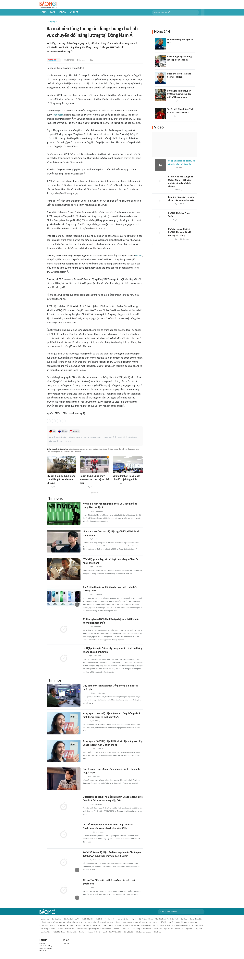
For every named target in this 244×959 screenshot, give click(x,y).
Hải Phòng (44, 929)
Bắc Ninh (70, 925)
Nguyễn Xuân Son (123, 919)
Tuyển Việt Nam (181, 922)
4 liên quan (97, 627)
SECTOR (68, 441)
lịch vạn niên (45, 932)
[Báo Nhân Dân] (85, 627)
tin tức (138, 255)
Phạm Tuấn (158, 929)
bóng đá (96, 922)
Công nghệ (52, 21)
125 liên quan (184, 239)
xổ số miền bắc (72, 922)
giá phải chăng (61, 437)
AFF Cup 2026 (85, 922)
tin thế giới (162, 922)
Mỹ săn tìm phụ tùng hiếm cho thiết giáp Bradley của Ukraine (61, 480)
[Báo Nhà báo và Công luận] (83, 487)
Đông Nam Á (109, 437)
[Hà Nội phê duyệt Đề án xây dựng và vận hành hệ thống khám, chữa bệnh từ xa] (63, 658)
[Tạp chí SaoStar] (170, 47)
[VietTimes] (115, 483)
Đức (54, 431)
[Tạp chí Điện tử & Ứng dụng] (85, 539)
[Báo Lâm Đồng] (86, 721)
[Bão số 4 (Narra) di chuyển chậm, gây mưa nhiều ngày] (160, 201)
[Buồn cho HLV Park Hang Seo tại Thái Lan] (160, 78)
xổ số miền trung (182, 925)
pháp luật (198, 929)
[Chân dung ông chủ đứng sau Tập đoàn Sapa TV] (160, 61)
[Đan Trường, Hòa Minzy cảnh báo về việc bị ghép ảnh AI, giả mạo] (63, 778)
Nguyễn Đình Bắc (195, 919)
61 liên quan (183, 220)
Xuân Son (126, 929)
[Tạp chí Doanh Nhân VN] (169, 64)
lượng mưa (45, 919)
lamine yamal (97, 925)
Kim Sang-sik (71, 932)
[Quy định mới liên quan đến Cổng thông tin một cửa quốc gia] (63, 695)
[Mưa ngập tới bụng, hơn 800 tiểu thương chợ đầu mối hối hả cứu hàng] (160, 95)
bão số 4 (117, 929)
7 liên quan (97, 656)
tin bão (60, 929)
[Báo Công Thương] (86, 693)
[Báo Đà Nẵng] (86, 749)
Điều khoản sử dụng (46, 946)
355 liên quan (99, 860)
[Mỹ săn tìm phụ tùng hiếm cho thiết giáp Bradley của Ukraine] (61, 464)
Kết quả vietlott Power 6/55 (141, 925)
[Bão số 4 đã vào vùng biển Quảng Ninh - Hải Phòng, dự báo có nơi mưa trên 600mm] (160, 181)
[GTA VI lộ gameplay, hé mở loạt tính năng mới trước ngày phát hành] (63, 569)
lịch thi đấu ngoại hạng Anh (163, 925)
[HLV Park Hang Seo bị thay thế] (160, 44)
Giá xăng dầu (56, 919)
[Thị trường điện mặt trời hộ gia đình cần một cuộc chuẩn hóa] (63, 890)
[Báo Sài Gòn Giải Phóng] (171, 190)
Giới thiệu (43, 943)
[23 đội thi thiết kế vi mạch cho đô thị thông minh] (128, 464)
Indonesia (58, 115)
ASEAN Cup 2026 (122, 925)
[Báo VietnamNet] (169, 101)
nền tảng (52, 441)
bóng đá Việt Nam (82, 925)
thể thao (61, 925)
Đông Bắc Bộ (128, 932)
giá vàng (184, 919)
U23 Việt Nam (107, 929)
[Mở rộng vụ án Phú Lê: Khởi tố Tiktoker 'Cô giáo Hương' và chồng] (160, 233)
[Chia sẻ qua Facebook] (49, 421)
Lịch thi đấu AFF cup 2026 (112, 932)
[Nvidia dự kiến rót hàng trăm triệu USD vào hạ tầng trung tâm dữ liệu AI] (63, 513)
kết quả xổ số (109, 925)
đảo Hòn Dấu (69, 929)
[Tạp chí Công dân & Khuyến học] (52, 60)
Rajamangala (127, 922)
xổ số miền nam (59, 932)
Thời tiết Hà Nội (87, 919)
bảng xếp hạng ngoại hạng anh (88, 929)
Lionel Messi (147, 929)
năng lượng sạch (75, 437)
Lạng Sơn (44, 925)
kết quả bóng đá (59, 922)
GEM (60, 441)
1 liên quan (99, 511)
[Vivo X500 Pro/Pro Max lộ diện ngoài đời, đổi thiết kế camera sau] (63, 541)
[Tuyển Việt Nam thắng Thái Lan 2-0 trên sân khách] (160, 113)
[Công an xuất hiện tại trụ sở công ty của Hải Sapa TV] (160, 165)
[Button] (202, 12)
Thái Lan (64, 431)
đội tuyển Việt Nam (146, 919)
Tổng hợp (66, 943)
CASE (51, 437)
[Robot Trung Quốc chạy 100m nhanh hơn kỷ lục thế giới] (94, 464)
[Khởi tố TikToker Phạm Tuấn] (160, 217)
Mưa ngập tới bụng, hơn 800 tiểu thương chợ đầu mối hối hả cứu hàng (179, 94)
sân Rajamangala (197, 925)
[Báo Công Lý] (85, 656)
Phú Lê (177, 929)
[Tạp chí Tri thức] (84, 776)
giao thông (136, 929)
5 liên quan (81, 60)
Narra (53, 929)
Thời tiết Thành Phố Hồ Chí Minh (166, 919)
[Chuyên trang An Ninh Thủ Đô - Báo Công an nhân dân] (48, 487)
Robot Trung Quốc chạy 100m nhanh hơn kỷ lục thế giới (94, 480)
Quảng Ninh (194, 922)
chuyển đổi (121, 437)
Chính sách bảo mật (46, 948)
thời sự (52, 925)
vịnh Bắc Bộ (168, 929)
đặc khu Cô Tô (109, 919)
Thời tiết (99, 919)
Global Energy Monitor (93, 437)
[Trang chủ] (48, 5)
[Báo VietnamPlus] (86, 511)
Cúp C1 (134, 919)
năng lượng (132, 437)
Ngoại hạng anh (107, 922)
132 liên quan (179, 190)
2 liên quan (98, 539)
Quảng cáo (43, 950)
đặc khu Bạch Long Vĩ (71, 919)
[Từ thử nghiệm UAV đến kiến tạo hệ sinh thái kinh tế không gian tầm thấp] (63, 629)
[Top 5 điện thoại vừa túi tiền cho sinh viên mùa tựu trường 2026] (63, 596)
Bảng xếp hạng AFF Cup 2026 (145, 922)
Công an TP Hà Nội (94, 932)
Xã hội (171, 922)
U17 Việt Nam (187, 929)
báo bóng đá (45, 922)
